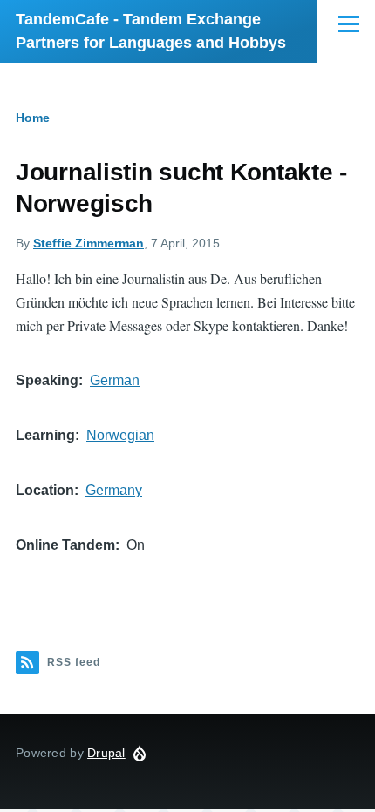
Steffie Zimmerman (88, 243)
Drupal (106, 753)
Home (33, 118)
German (115, 380)
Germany (113, 490)
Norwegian (120, 435)
